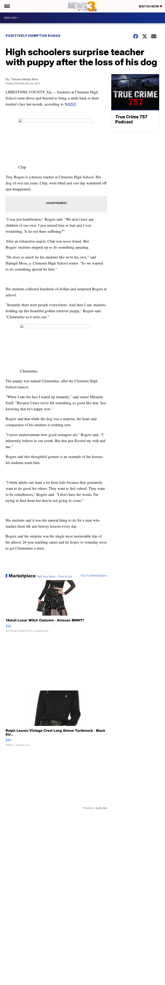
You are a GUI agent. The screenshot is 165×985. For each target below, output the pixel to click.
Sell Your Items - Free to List (54, 576)
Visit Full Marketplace (94, 575)
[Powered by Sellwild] (101, 808)
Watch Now (149, 6)
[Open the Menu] (6, 6)
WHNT (70, 103)
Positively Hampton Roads (33, 36)
